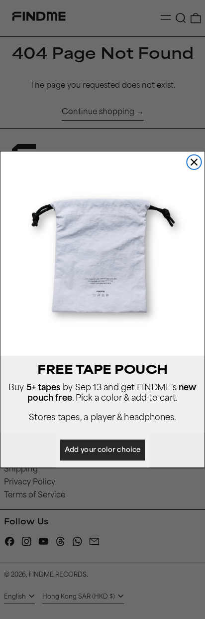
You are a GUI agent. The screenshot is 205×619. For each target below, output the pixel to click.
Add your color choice (102, 450)
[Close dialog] (194, 162)
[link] (102, 254)
